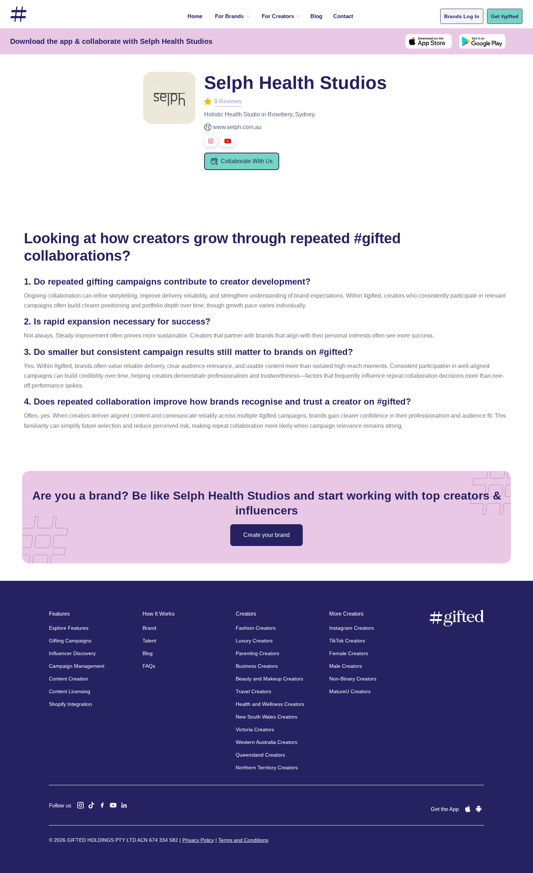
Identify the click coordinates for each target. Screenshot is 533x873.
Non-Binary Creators (352, 679)
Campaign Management (76, 666)
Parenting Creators (257, 653)
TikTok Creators (347, 641)
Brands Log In (461, 16)
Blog (316, 16)
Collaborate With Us (247, 161)
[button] (231, 16)
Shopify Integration (70, 704)
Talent (149, 641)
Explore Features (68, 628)
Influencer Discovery (72, 653)
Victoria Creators (255, 729)
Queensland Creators (260, 755)
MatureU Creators (350, 691)
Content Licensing (69, 691)
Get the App (445, 809)
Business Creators (257, 666)
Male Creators (345, 666)
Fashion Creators (256, 628)
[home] (18, 14)
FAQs (148, 666)
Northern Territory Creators (267, 767)
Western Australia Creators (266, 742)
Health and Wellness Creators (270, 704)
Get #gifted (504, 16)
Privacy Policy (198, 840)
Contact (343, 16)
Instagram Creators (351, 628)
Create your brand (266, 535)
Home (194, 16)
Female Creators (348, 653)
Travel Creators (253, 691)
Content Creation (68, 679)
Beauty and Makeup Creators (269, 679)
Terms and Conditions (243, 840)
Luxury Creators (254, 641)
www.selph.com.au (237, 127)
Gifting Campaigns (70, 641)
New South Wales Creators (266, 717)
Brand (149, 628)
